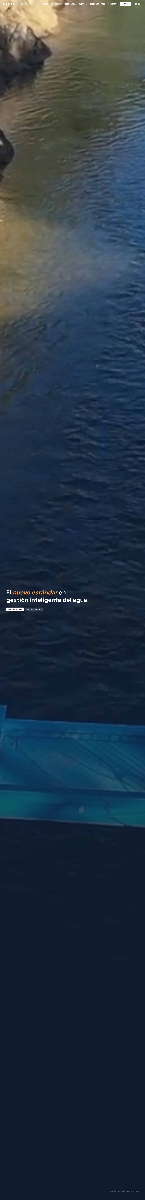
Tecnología (70, 4)
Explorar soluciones (15, 609)
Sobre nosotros (97, 4)
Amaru (125, 4)
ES (136, 4)
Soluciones (56, 4)
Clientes (83, 4)
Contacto (112, 4)
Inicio (45, 4)
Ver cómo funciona (34, 609)
